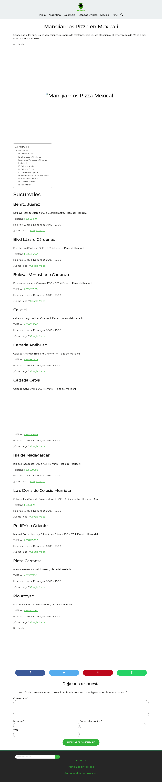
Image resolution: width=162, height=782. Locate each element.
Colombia (69, 14)
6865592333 (31, 359)
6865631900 (31, 289)
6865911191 (29, 505)
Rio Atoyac (26, 185)
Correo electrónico (91, 721)
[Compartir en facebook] (30, 673)
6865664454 (31, 254)
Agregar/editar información (81, 773)
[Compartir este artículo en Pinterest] (98, 673)
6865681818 (30, 218)
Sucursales (22, 150)
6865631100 (30, 575)
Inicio (42, 14)
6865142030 (31, 434)
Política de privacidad (81, 766)
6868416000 (31, 540)
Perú (115, 14)
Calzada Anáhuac (29, 166)
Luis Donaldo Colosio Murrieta (35, 175)
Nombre (18, 721)
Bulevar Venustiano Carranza (34, 160)
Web (16, 730)
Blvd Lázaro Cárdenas (31, 157)
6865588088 (31, 469)
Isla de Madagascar (29, 172)
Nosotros (81, 760)
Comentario (20, 698)
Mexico (104, 14)
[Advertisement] (81, 67)
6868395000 (31, 324)
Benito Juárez (27, 154)
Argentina (55, 14)
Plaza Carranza (28, 182)
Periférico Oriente (29, 179)
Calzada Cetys (27, 169)
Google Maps (37, 230)
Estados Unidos (87, 14)
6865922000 (31, 610)
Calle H (24, 163)
